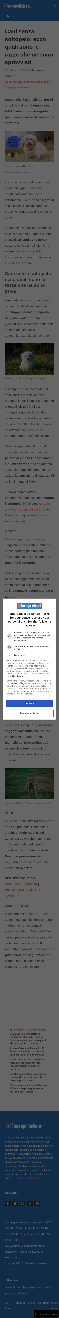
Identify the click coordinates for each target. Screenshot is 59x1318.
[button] (29, 655)
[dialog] (29, 659)
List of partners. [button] (19, 676)
